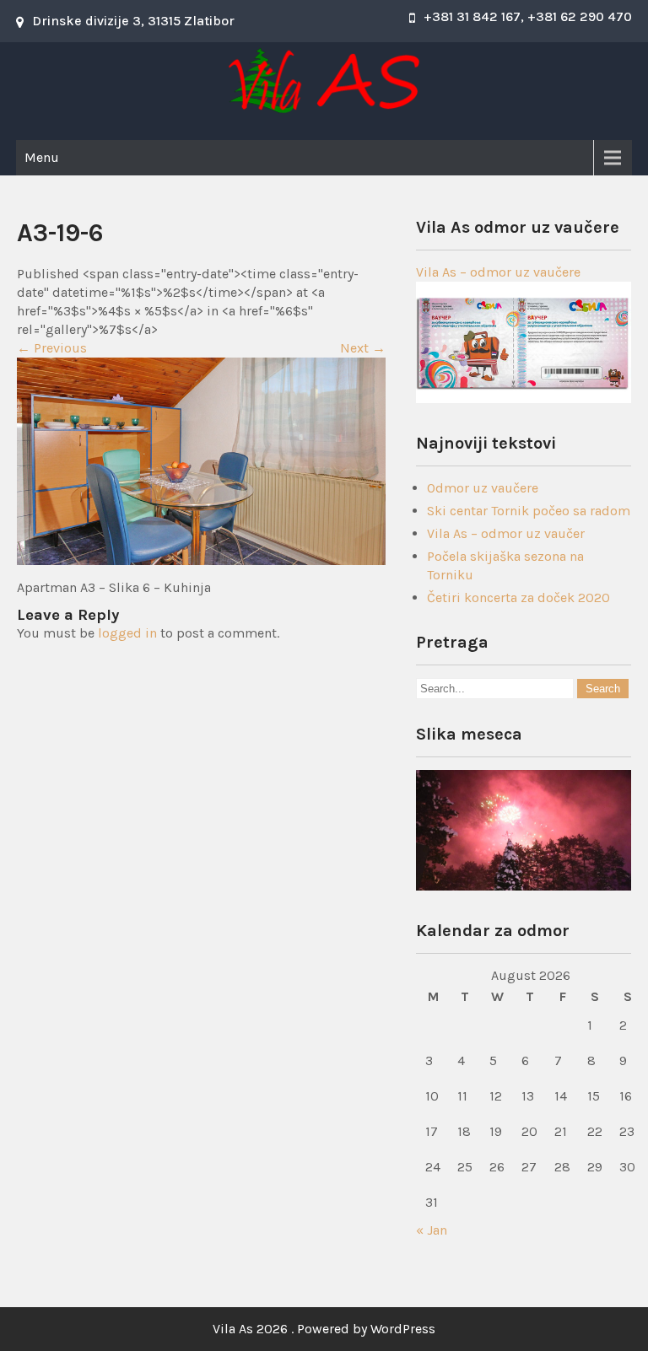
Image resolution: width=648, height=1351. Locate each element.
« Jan (431, 1230)
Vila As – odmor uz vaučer (506, 533)
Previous (52, 348)
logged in (127, 633)
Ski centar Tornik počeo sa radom (528, 511)
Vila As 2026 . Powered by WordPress (324, 1329)
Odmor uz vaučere (482, 488)
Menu (41, 157)
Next (363, 348)
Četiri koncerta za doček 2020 (518, 597)
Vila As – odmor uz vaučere (498, 272)
